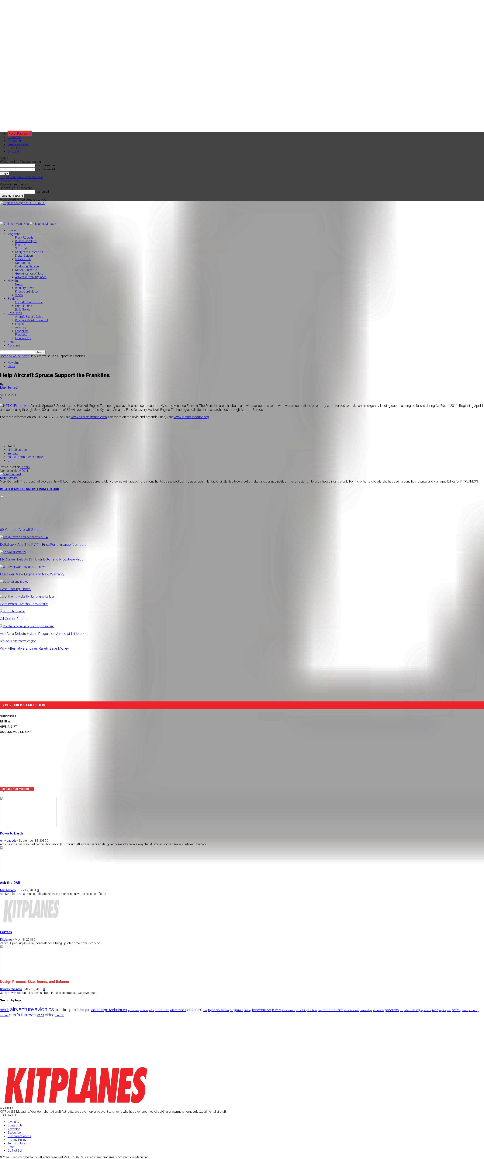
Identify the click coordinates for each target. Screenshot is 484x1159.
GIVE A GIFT (8, 726)
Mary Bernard (9, 387)
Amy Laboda (8, 840)
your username (45, 165)
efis (151, 1010)
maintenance (333, 1010)
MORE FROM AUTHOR (43, 489)
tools (32, 1015)
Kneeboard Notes (27, 291)
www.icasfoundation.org (191, 417)
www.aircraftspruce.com (89, 417)
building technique (73, 1009)
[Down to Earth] (28, 826)
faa (205, 1010)
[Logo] (14, 224)
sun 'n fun (18, 1015)
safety (456, 1010)
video (49, 1015)
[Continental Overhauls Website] (27, 596)
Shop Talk (21, 248)
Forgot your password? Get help (21, 177)
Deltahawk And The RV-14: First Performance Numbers (43, 545)
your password (45, 169)
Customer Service (27, 266)
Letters (25, 467)
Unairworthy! (23, 338)
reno (435, 1010)
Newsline (13, 281)
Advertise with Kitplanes (31, 277)
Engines (20, 324)
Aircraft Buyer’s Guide (29, 316)
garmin (238, 1010)
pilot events (378, 1010)
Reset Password (26, 270)
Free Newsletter (18, 144)
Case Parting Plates (15, 589)
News (19, 284)
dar (94, 1010)
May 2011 (21, 470)
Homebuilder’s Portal (29, 302)
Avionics (20, 327)
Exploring (21, 245)
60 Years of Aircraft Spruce (21, 530)
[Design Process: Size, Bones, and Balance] (30, 974)
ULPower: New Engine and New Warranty (32, 574)
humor (277, 1010)
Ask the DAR (10, 883)
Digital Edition (24, 255)
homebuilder (261, 1010)
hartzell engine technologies (26, 457)
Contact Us (22, 263)
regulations (425, 1010)
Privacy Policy (9, 181)
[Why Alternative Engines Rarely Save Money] (18, 641)
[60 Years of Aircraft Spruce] (20, 522)
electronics (178, 1010)
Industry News (24, 288)
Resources (15, 313)
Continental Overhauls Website (24, 604)
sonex (4, 1015)
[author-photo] (10, 474)
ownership (366, 1010)
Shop (11, 342)
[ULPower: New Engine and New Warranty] (23, 567)
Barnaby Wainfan (11, 989)
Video (19, 295)
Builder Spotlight (25, 241)
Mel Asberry (8, 890)
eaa (136, 1010)
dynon (131, 1010)
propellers (405, 1010)
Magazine (14, 234)
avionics (44, 1009)
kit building (302, 1010)
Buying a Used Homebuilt (31, 320)
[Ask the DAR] (30, 875)
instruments (288, 1010)
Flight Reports (24, 237)
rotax (449, 1010)
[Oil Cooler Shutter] (12, 611)
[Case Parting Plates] (14, 581)
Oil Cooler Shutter (14, 619)
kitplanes (312, 1010)
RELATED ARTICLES (14, 489)
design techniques (112, 1010)
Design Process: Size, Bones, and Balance (34, 982)
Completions (23, 306)
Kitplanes (6, 939)
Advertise (14, 148)
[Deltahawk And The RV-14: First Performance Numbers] (24, 537)
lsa (320, 1010)
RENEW (5, 721)
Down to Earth (11, 833)
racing (415, 1010)
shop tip (473, 1010)
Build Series (22, 309)
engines (13, 453)
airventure (22, 1009)
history (247, 1010)
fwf (231, 1010)
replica (442, 1010)
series (465, 1010)
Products (21, 334)
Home (12, 230)
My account (15, 140)
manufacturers (351, 1010)
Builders (13, 298)
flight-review (216, 1010)
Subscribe (14, 137)
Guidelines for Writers (29, 273)
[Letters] (30, 925)
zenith (59, 1015)
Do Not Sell (15, 1150)
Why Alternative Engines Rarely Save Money (34, 648)
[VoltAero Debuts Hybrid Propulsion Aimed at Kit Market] (27, 626)
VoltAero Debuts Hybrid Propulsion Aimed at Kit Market (44, 634)
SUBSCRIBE (23, 259)
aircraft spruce (17, 449)
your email (42, 191)
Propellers (22, 331)
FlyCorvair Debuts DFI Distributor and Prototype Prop (42, 559)
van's (40, 1015)
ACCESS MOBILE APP (15, 732)
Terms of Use (16, 1143)
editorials (144, 1010)
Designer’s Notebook (29, 252)
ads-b (4, 1010)
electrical (162, 1010)
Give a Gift (14, 151)
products (392, 1010)
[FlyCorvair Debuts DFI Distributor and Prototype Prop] (13, 552)
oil (9, 460)
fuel (227, 1010)
